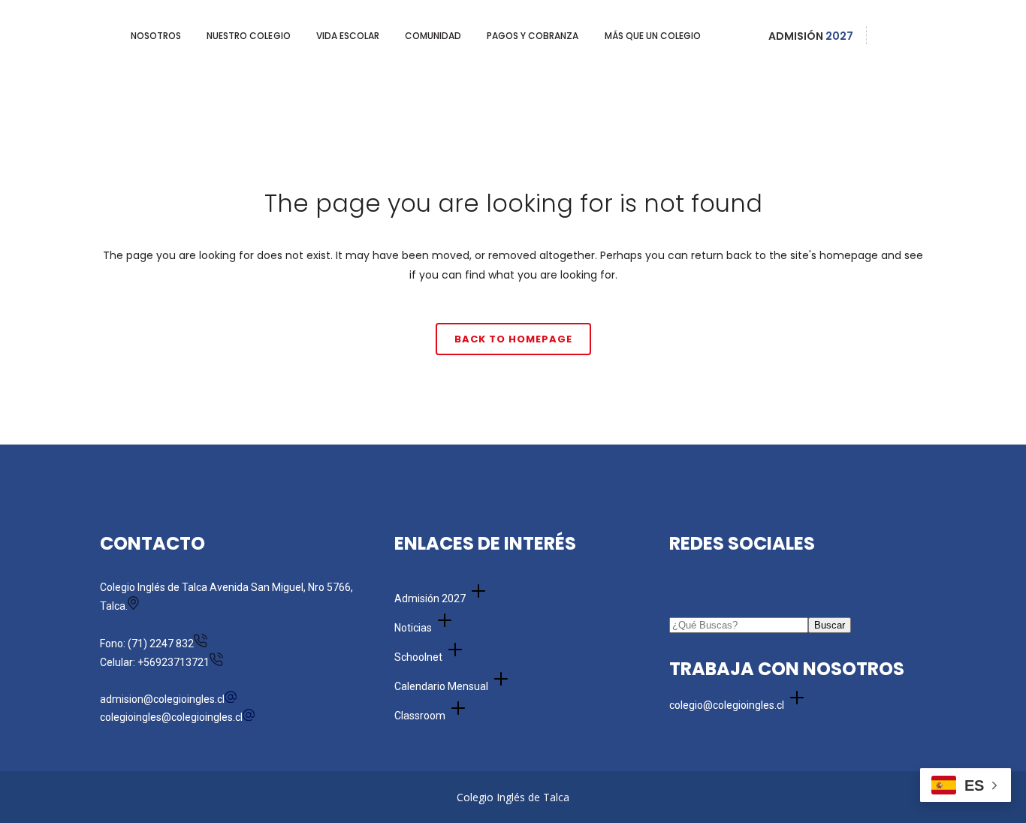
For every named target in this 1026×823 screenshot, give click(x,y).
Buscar (829, 625)
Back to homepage (513, 339)
